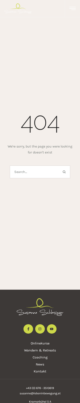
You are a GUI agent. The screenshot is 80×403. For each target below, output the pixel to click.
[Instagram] (40, 329)
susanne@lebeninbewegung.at (40, 393)
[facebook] (28, 329)
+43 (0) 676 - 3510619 (40, 388)
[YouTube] (52, 329)
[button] (72, 8)
